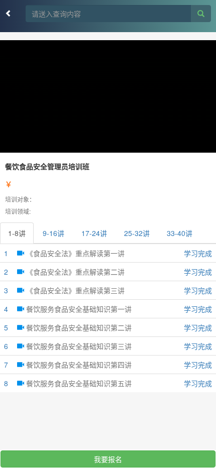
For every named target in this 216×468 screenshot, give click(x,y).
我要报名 (108, 459)
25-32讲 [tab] (137, 233)
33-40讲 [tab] (179, 233)
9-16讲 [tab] (53, 233)
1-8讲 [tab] (17, 233)
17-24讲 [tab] (94, 233)
